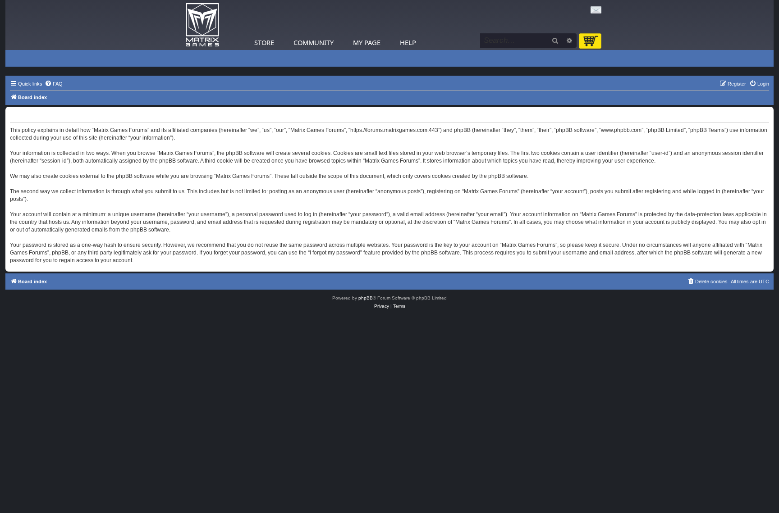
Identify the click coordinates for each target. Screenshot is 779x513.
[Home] (202, 25)
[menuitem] (54, 83)
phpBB (365, 297)
